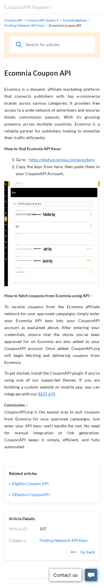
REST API (46, 393)
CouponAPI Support (27, 7)
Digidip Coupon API (30, 483)
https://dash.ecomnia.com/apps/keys (62, 159)
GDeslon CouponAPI (31, 494)
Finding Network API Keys (64, 540)
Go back (87, 551)
